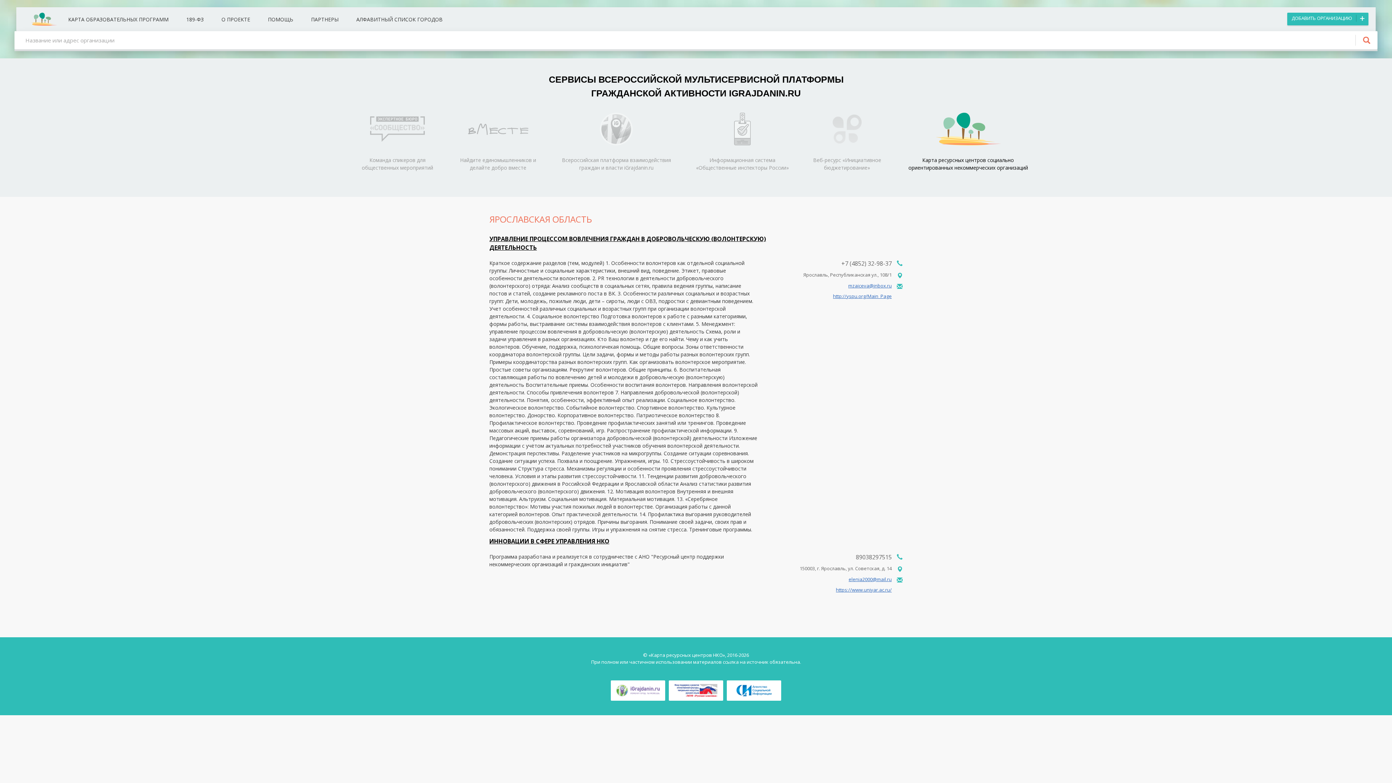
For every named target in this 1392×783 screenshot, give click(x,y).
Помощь (280, 19)
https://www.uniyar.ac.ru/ (864, 590)
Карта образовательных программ (118, 19)
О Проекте (235, 19)
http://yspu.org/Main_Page (862, 296)
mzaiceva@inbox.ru (870, 285)
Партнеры (325, 19)
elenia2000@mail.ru (870, 579)
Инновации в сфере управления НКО (549, 541)
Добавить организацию (1322, 18)
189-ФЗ (195, 19)
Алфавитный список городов (399, 19)
